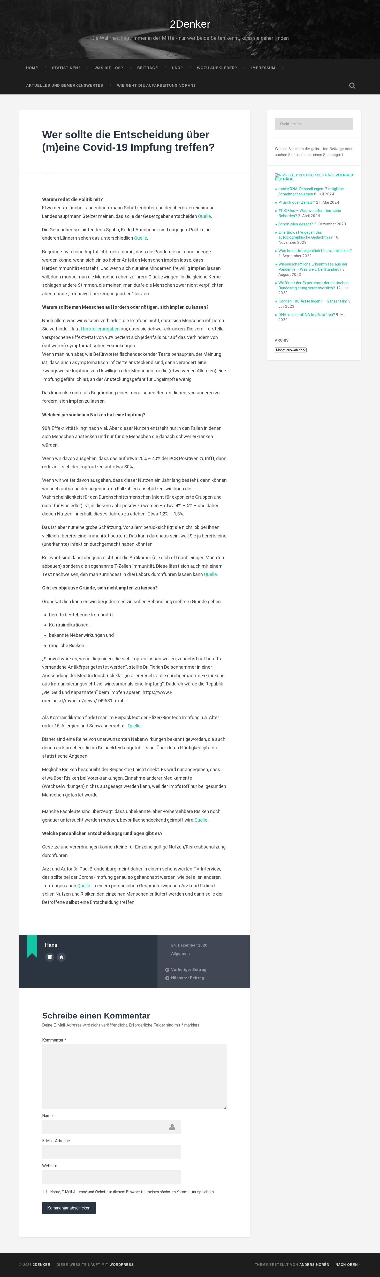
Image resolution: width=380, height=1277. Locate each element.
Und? (177, 68)
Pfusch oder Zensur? (296, 202)
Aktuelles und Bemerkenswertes (64, 85)
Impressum (263, 68)
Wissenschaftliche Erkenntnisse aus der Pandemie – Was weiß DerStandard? (312, 267)
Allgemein (180, 953)
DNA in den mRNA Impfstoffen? (306, 314)
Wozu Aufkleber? (217, 68)
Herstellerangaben (100, 328)
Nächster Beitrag (187, 978)
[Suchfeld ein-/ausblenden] (352, 85)
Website (49, 1166)
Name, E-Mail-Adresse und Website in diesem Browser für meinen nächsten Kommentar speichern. (132, 1192)
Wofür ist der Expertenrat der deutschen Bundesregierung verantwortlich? (313, 285)
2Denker (190, 24)
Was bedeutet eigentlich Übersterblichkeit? (315, 250)
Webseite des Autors (61, 957)
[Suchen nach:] (314, 124)
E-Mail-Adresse (56, 1141)
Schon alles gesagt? (295, 224)
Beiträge (147, 68)
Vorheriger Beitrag (188, 969)
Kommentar (54, 1040)
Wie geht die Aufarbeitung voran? (156, 85)
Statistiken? (66, 68)
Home (32, 68)
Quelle (204, 216)
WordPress (122, 1265)
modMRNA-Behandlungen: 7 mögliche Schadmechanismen (311, 191)
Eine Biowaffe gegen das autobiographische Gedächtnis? (305, 235)
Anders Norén (314, 1265)
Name (47, 1116)
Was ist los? (109, 68)
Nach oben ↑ (348, 1265)
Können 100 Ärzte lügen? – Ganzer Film (312, 301)
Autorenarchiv (49, 957)
